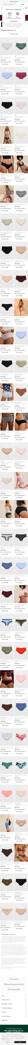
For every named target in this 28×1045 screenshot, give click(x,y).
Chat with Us (15, 979)
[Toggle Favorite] (12, 39)
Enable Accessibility (14, 1)
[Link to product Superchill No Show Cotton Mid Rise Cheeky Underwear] (7, 251)
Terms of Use (17, 26)
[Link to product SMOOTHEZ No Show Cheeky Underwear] (7, 164)
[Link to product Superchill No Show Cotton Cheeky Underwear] (7, 46)
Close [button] (20, 1042)
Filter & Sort (15, 34)
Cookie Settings (19, 1038)
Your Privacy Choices (6, 1039)
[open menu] (2, 8)
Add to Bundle (5, 64)
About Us (4, 1012)
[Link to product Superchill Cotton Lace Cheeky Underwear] (21, 509)
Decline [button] (7, 1042)
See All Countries (13, 21)
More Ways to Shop (7, 1004)
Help (3, 995)
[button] (10, 15)
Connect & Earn (6, 999)
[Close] (23, 8)
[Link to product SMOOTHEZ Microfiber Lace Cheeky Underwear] (21, 882)
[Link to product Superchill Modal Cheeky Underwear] (7, 307)
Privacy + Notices (6, 1016)
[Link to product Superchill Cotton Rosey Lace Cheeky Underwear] (7, 76)
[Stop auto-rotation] (26, 19)
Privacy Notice (11, 26)
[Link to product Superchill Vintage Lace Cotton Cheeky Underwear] (21, 279)
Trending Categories (7, 1008)
